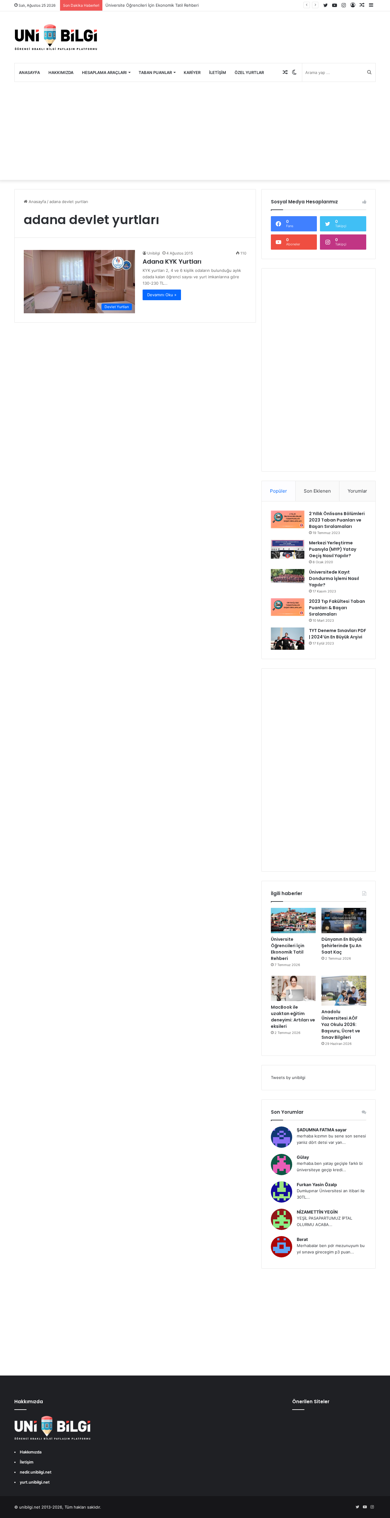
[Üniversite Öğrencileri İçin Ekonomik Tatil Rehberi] (293, 920)
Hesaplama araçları (104, 72)
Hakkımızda (60, 72)
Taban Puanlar (155, 72)
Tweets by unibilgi (288, 1077)
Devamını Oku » (161, 294)
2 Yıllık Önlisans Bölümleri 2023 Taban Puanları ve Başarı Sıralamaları (337, 520)
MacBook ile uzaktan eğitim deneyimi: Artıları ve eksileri (293, 1016)
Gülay (303, 1157)
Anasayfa (29, 72)
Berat (302, 1239)
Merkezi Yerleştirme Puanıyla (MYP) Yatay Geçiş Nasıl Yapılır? (332, 549)
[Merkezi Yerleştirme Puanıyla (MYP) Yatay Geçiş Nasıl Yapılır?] (287, 549)
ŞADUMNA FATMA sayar (322, 1129)
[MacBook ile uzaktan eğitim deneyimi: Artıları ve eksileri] (293, 988)
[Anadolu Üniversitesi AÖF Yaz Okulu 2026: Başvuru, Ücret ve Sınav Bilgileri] (343, 991)
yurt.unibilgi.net (35, 1482)
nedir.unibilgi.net (35, 1472)
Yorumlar (357, 491)
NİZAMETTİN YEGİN (317, 1211)
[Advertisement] (195, 131)
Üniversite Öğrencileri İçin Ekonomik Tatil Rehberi (152, 5)
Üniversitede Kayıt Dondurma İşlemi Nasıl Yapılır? (334, 578)
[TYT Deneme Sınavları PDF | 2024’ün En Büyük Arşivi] (287, 638)
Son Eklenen (317, 491)
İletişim (217, 72)
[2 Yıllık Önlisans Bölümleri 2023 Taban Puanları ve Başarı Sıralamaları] (287, 519)
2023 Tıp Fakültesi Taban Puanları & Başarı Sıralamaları (337, 607)
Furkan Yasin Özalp (317, 1184)
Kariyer (192, 72)
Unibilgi (153, 253)
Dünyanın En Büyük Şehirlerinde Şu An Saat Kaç (341, 945)
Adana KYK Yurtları (172, 261)
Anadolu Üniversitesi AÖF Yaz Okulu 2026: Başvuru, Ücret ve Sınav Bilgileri (340, 1024)
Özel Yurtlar (249, 72)
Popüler (278, 491)
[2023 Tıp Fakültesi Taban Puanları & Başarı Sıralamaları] (287, 607)
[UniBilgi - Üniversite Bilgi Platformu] (55, 37)
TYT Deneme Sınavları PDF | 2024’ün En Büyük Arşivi (337, 633)
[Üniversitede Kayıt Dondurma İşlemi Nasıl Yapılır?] (287, 577)
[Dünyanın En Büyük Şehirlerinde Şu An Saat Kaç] (343, 920)
